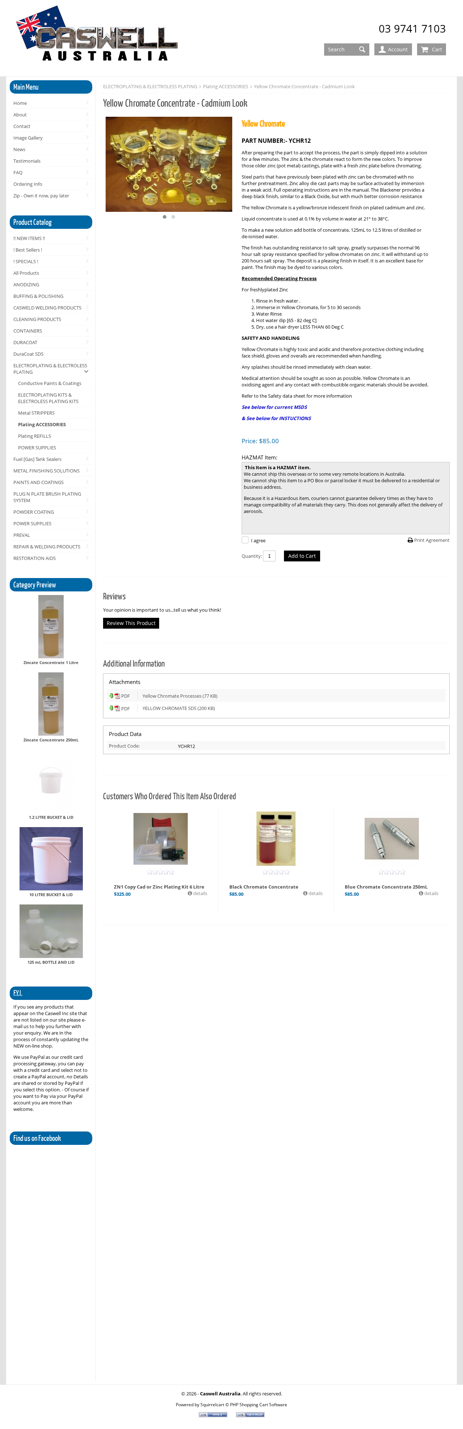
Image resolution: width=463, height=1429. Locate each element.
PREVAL (21, 535)
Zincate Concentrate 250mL (51, 740)
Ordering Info (27, 184)
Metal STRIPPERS (36, 413)
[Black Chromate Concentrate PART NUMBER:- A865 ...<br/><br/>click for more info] (276, 839)
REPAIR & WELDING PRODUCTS (46, 546)
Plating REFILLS (34, 436)
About (20, 114)
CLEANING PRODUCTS (37, 319)
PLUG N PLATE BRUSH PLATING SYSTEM (47, 497)
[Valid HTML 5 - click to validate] (214, 1415)
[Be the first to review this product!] (160, 871)
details (199, 893)
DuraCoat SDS (28, 354)
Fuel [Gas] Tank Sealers (37, 459)
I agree (258, 540)
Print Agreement (432, 540)
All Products (26, 273)
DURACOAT (25, 342)
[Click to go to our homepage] (98, 38)
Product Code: (124, 746)
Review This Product (131, 623)
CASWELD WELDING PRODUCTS (47, 307)
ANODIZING (26, 284)
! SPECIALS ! (25, 261)
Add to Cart (302, 555)
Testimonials (27, 161)
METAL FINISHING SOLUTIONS (46, 470)
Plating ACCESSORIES (42, 424)
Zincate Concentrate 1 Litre (51, 662)
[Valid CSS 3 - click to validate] (250, 1415)
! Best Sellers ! (27, 250)
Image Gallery (28, 137)
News (19, 149)
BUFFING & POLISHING (38, 296)
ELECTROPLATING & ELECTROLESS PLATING (50, 368)
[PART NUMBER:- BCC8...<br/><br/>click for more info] (392, 839)
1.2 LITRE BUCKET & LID (51, 817)
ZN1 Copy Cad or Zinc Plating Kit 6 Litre (159, 887)
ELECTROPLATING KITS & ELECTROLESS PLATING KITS (48, 398)
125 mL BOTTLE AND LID (51, 962)
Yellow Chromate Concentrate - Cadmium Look (304, 86)
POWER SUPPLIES (37, 447)
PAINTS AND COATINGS (38, 482)
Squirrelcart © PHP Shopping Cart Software (243, 1404)
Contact (21, 126)
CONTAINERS (27, 331)
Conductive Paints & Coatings (49, 383)
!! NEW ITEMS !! (29, 238)
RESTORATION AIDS (34, 558)
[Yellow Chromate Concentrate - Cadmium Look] (168, 165)
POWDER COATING (33, 512)
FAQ (17, 172)
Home (20, 103)
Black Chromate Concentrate (263, 887)
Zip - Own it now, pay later (41, 195)
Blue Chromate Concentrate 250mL (386, 887)
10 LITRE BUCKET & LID (51, 894)
